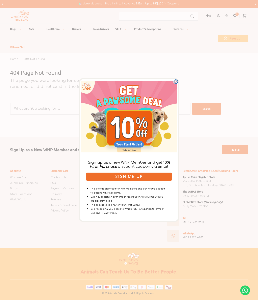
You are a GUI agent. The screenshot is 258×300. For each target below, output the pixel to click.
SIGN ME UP (129, 177)
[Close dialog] (176, 82)
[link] (129, 116)
